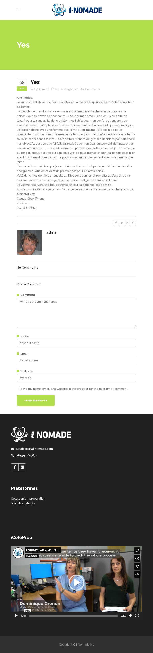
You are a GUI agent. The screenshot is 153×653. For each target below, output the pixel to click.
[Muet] (130, 616)
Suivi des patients (23, 503)
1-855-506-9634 (26, 455)
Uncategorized (68, 89)
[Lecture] (16, 616)
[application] (76, 583)
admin (43, 89)
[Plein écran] (137, 616)
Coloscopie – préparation (28, 498)
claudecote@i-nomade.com (34, 448)
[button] (76, 583)
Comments (92, 89)
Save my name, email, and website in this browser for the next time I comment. (74, 388)
